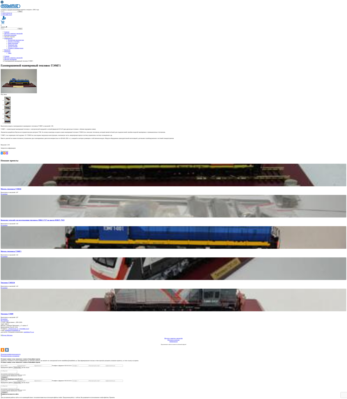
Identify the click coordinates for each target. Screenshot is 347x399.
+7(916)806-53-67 (24, 329)
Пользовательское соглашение (10, 356)
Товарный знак (12, 45)
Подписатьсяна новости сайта (173, 346)
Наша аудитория (13, 43)
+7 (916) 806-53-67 (6, 15)
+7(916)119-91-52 (13, 329)
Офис (9, 53)
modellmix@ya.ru (29, 332)
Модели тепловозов (10, 59)
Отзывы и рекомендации (15, 48)
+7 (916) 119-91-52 (6, 13)
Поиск (20, 11)
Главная (6, 32)
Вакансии (7, 50)
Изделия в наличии (10, 35)
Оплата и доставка (13, 41)
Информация (8, 38)
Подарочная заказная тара (16, 40)
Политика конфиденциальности (11, 354)
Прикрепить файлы (7, 367)
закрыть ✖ (4, 27)
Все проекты (5, 320)
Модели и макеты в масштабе (13, 33)
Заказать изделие (9, 37)
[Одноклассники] (4, 153)
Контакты (7, 51)
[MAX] (7, 153)
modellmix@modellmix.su (12, 330)
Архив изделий (12, 46)
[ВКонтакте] (2, 153)
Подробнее (4, 194)
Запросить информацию (8, 148)
